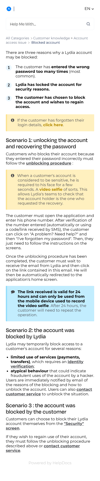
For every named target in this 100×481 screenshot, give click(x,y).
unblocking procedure (48, 163)
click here (53, 125)
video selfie (50, 189)
